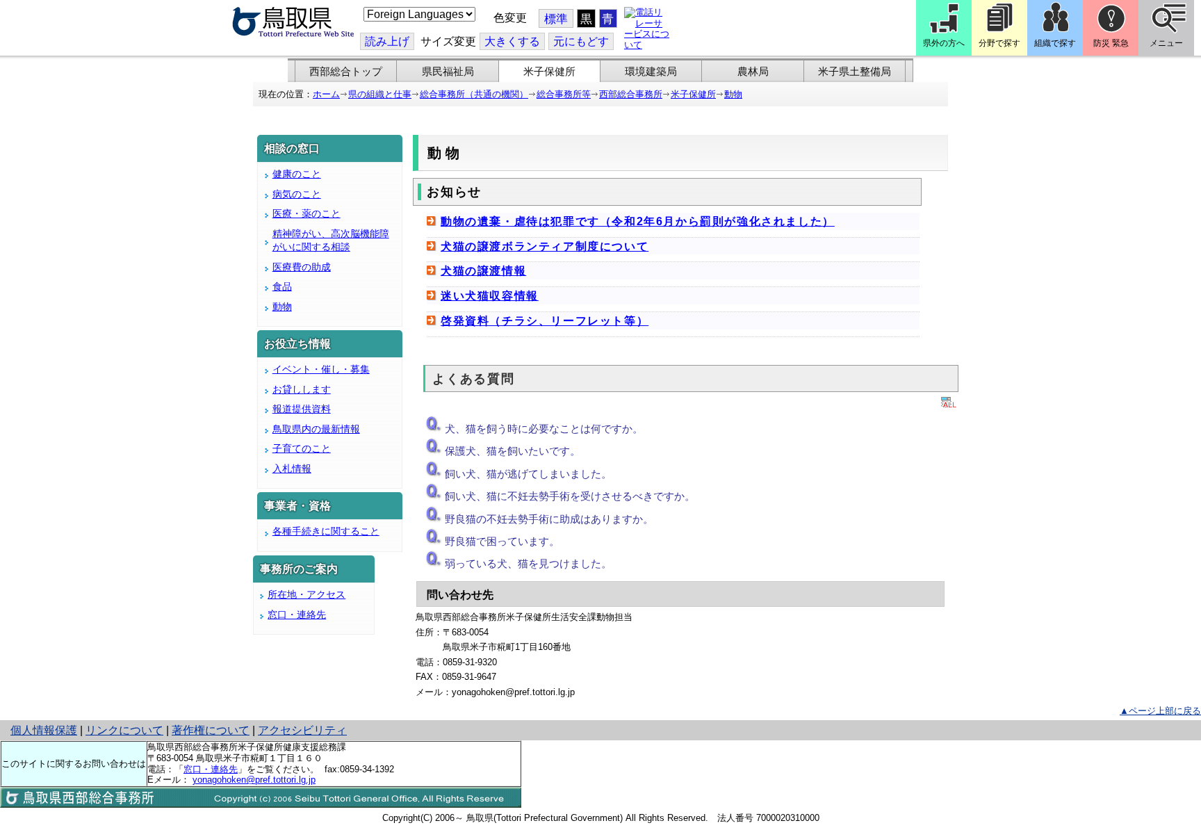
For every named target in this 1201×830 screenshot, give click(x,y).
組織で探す (1055, 43)
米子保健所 (549, 71)
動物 (733, 94)
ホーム (326, 94)
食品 (282, 286)
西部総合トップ (345, 71)
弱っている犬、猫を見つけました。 (528, 563)
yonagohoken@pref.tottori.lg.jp (254, 779)
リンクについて (124, 730)
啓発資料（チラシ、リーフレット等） (544, 321)
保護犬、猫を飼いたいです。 (512, 451)
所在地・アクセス (306, 594)
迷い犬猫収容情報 (490, 296)
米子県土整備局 (854, 71)
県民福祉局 (448, 71)
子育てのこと (301, 448)
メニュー (1166, 43)
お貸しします (301, 389)
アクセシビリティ (302, 730)
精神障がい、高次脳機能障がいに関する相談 (330, 240)
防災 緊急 (1111, 43)
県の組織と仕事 (379, 94)
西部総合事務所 (630, 94)
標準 (556, 19)
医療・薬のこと (306, 213)
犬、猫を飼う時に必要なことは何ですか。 (544, 428)
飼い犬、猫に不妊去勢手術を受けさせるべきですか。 (570, 496)
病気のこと (296, 194)
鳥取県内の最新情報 (316, 428)
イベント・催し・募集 (321, 369)
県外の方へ (944, 43)
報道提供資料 (301, 408)
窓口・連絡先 (297, 614)
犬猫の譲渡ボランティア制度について (544, 246)
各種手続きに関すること (325, 531)
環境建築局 (651, 71)
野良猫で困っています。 (502, 541)
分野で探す (999, 43)
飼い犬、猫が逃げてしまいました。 (528, 474)
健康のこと (296, 173)
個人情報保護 (43, 730)
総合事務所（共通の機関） (474, 94)
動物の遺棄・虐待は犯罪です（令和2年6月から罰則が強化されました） (638, 221)
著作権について (211, 730)
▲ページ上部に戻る (1160, 711)
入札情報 (291, 468)
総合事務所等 (564, 94)
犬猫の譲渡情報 (483, 271)
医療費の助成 (301, 266)
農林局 (753, 71)
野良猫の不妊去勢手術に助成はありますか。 (549, 519)
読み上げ (387, 41)
